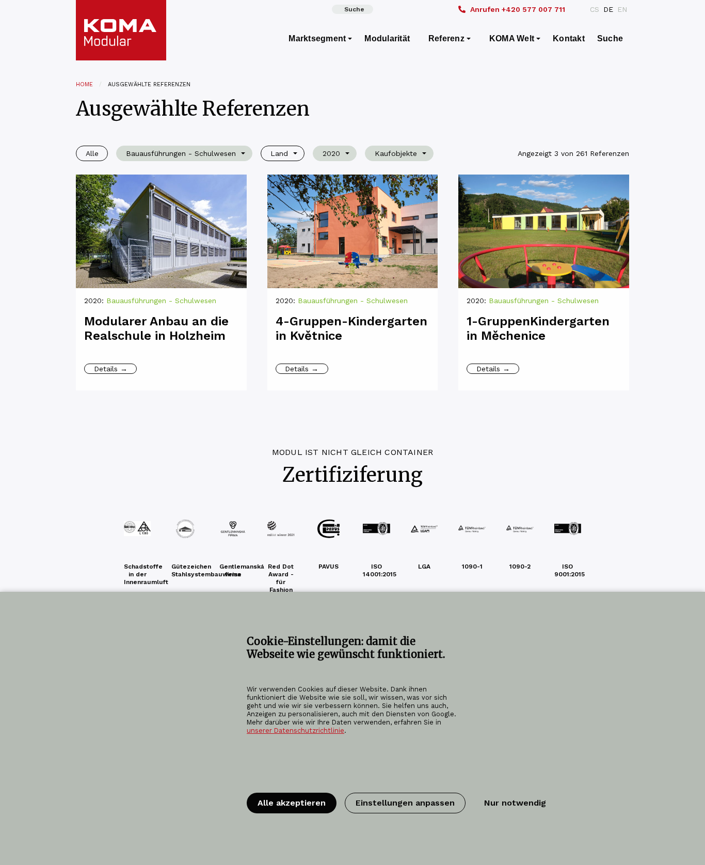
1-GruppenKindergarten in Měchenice (538, 328)
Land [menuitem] (279, 153)
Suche (354, 9)
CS (594, 9)
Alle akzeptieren (292, 803)
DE (608, 9)
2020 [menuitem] (331, 153)
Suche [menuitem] (610, 38)
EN (622, 9)
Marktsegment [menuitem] (317, 38)
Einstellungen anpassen (405, 803)
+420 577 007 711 (517, 9)
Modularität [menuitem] (387, 38)
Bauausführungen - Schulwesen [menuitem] (181, 153)
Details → (110, 369)
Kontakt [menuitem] (569, 38)
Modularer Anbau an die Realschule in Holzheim (156, 328)
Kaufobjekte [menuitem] (396, 153)
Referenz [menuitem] (446, 38)
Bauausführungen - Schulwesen (161, 300)
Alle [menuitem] (92, 153)
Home (84, 84)
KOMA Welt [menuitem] (511, 38)
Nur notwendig (515, 803)
